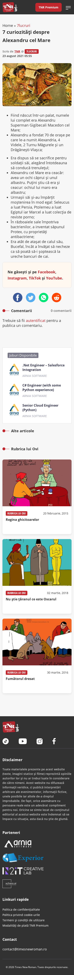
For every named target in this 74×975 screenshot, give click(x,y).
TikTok (35, 278)
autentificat (35, 320)
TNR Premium (48, 7)
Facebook (46, 271)
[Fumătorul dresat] (37, 656)
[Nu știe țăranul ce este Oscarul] (37, 576)
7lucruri (23, 25)
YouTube (54, 278)
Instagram (17, 278)
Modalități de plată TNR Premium (25, 925)
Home (7, 25)
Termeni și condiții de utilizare (23, 920)
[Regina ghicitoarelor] (37, 497)
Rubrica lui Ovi (16, 513)
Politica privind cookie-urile (21, 915)
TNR (17, 51)
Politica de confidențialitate (21, 909)
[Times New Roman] (9, 7)
